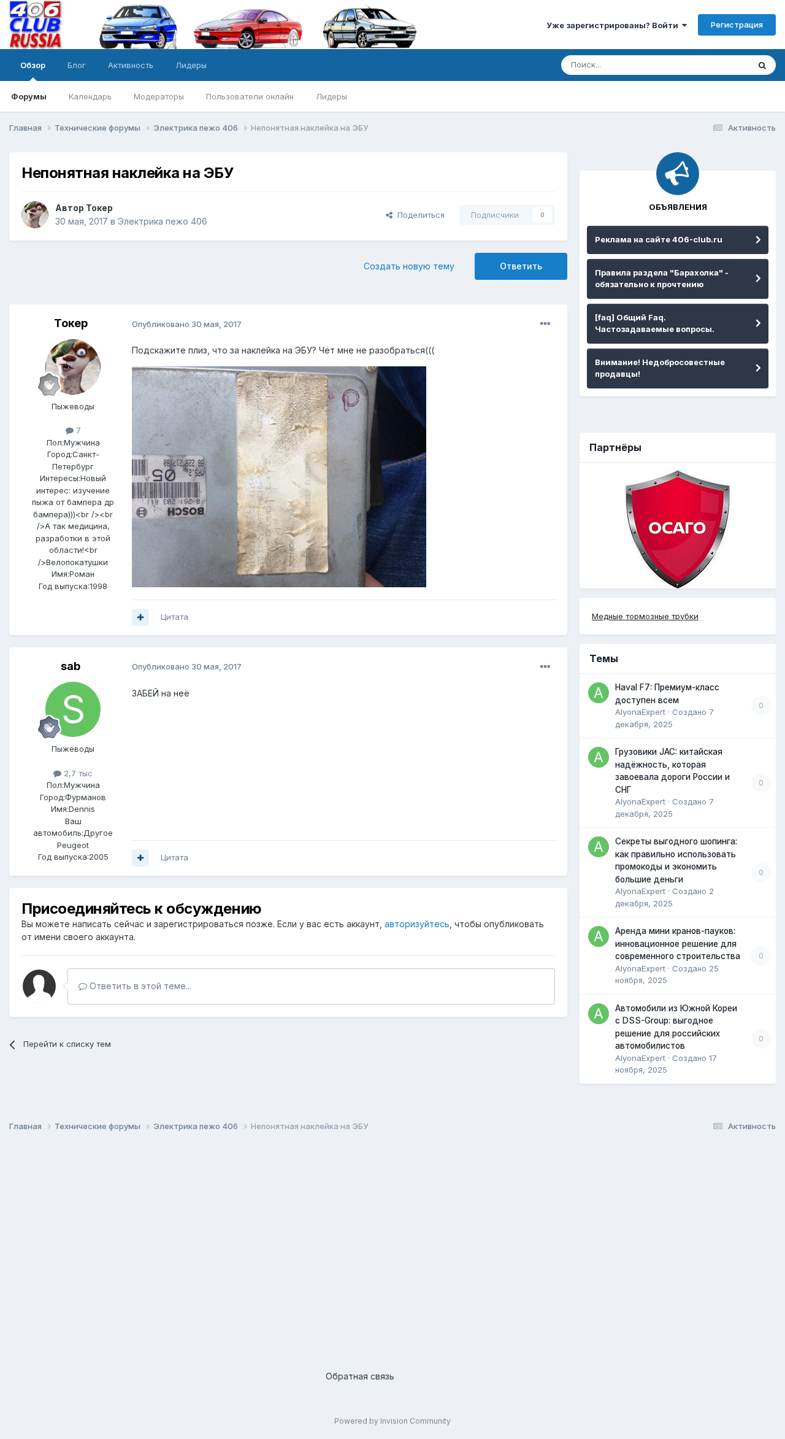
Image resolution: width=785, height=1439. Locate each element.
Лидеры (331, 96)
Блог (76, 65)
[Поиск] (762, 65)
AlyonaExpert (640, 712)
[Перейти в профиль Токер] (34, 214)
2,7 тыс (77, 773)
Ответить (521, 266)
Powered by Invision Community (392, 1420)
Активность (130, 65)
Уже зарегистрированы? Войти (614, 25)
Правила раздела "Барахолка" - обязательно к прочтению (662, 279)
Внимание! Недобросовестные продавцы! (660, 368)
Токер (99, 208)
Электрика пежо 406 (162, 221)
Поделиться (418, 215)
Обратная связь (360, 1376)
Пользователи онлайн (250, 96)
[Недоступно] (279, 476)
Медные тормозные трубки (645, 616)
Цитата (174, 617)
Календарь (90, 96)
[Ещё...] (545, 324)
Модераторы (159, 96)
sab (70, 666)
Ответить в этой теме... (139, 986)
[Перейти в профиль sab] (73, 709)
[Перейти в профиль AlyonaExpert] (598, 692)
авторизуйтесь (417, 924)
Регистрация (737, 24)
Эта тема (716, 64)
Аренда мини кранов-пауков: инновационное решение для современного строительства (677, 943)
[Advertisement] (377, 1241)
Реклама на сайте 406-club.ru (658, 239)
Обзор (32, 65)
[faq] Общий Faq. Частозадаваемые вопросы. (654, 323)
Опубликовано (187, 324)
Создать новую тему (409, 266)
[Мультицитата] (140, 617)
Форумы (29, 96)
